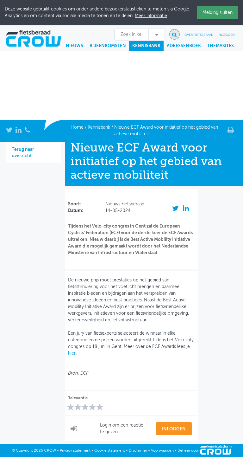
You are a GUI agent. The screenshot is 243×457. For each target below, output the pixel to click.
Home (77, 127)
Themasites (220, 46)
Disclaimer (138, 451)
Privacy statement (75, 451)
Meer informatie (151, 16)
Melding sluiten (217, 12)
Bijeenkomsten (108, 46)
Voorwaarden (162, 451)
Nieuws (74, 46)
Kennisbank (146, 46)
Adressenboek (184, 46)
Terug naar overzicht (23, 152)
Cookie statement (109, 451)
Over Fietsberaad (198, 34)
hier (72, 353)
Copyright (24, 451)
